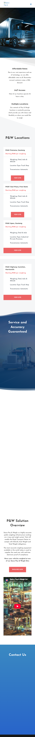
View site (17, 297)
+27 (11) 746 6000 (17, 469)
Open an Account (17, 440)
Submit (26, 696)
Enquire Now (17, 569)
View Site (17, 178)
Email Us (17, 497)
